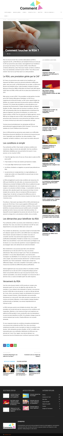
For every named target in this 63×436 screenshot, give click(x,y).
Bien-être (40, 12)
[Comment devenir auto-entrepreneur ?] (21, 368)
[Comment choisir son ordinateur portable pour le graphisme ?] (51, 66)
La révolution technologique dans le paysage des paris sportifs (50, 183)
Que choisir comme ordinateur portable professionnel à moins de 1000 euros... (51, 92)
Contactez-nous (7, 434)
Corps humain (7, 12)
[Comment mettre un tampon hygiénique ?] (26, 408)
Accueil (4, 19)
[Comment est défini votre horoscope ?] (51, 227)
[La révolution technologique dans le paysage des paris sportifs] (51, 175)
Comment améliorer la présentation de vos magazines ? (49, 147)
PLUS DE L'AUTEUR (22, 361)
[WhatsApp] (15, 345)
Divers (5, 16)
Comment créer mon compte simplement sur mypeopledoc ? (34, 402)
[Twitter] (8, 345)
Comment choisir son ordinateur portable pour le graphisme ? (50, 74)
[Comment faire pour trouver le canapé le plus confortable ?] (51, 209)
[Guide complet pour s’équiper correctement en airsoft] (51, 193)
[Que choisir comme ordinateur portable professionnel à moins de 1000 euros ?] (51, 84)
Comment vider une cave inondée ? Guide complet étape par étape (49, 129)
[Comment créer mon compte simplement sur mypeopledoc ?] (26, 402)
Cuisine (24, 12)
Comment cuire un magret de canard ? (32, 355)
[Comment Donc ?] (31, 5)
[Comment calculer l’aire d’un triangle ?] (26, 396)
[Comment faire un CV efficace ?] (34, 368)
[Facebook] (4, 345)
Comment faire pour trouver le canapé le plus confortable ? (50, 217)
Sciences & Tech (31, 12)
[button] (61, 12)
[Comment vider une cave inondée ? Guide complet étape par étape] (51, 121)
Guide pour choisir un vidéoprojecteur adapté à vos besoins (51, 165)
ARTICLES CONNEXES (9, 361)
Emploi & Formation (48, 12)
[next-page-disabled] (6, 378)
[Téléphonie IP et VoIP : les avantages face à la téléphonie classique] (51, 103)
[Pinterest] (11, 345)
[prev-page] (4, 378)
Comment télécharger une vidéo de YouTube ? (10, 355)
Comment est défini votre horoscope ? (50, 234)
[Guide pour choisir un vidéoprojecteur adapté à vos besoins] (51, 157)
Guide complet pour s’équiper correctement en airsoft (51, 199)
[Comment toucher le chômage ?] (8, 368)
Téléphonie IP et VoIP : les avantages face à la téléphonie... (49, 111)
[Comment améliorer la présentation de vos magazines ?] (51, 139)
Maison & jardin (16, 12)
